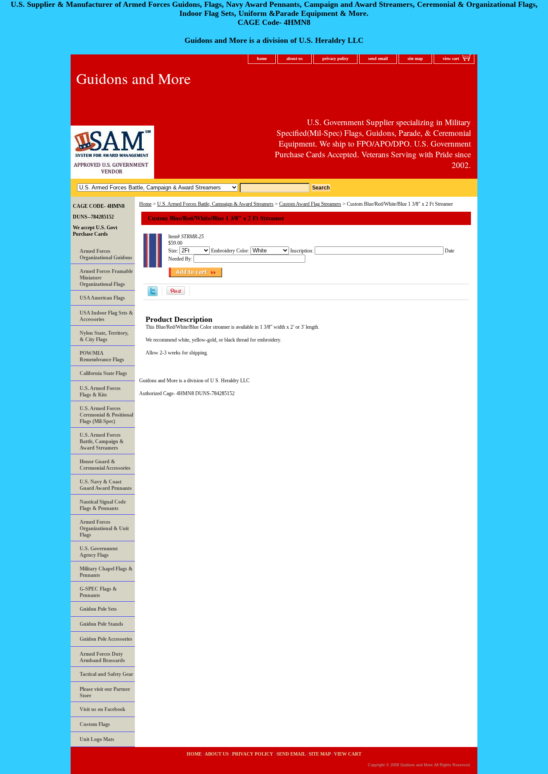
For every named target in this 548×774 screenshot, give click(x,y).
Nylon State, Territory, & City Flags (104, 336)
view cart (451, 58)
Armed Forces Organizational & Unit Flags (104, 528)
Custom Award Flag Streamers (310, 204)
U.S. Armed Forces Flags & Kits (100, 391)
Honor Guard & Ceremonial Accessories (105, 465)
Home (145, 204)
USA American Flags (102, 298)
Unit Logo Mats (97, 739)
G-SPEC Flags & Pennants (98, 592)
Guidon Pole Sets (98, 609)
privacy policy (335, 58)
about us (294, 58)
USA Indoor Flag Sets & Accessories (106, 316)
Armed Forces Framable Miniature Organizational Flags (106, 277)
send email (378, 58)
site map (415, 58)
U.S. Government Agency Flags (99, 552)
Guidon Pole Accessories (106, 639)
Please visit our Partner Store (105, 692)
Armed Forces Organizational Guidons (106, 254)
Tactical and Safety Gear (106, 674)
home (262, 58)
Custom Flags (95, 724)
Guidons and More (133, 78)
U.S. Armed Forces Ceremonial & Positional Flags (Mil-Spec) (106, 414)
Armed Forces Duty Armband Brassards (102, 657)
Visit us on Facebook (102, 709)
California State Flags (103, 373)
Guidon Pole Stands (101, 624)
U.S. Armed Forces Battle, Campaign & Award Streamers (215, 204)
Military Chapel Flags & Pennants (106, 572)
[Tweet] (153, 294)
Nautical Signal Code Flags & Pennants (103, 505)
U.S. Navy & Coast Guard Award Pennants (106, 485)
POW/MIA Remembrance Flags (102, 356)
